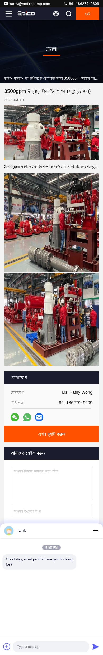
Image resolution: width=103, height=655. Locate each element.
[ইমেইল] (39, 417)
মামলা (17, 78)
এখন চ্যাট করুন (51, 434)
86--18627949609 (83, 4)
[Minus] (95, 531)
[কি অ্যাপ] (27, 417)
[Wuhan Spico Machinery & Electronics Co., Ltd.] (26, 13)
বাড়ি (7, 78)
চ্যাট (87, 14)
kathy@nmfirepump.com (29, 4)
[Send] (95, 646)
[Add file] (7, 646)
